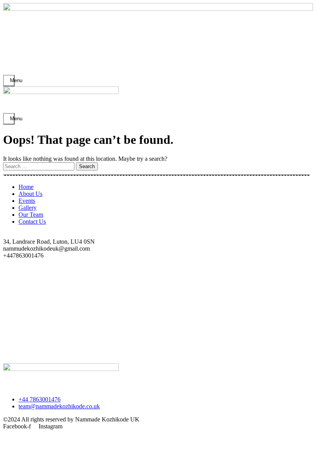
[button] (158, 352)
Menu (12, 80)
